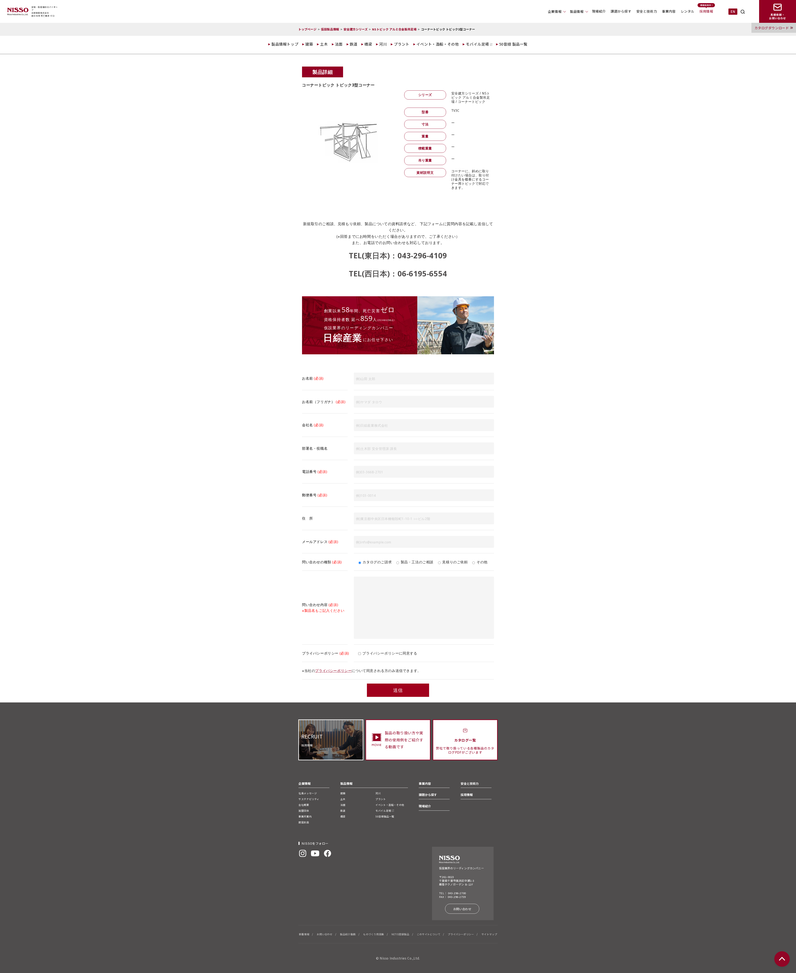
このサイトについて (428, 934)
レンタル (687, 11)
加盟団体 (303, 810)
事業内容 (669, 11)
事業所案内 (305, 816)
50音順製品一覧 (384, 816)
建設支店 (303, 822)
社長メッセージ (307, 793)
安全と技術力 (646, 11)
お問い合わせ (462, 909)
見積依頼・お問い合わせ (777, 16)
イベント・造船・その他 (437, 44)
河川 (383, 44)
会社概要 (303, 805)
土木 (324, 44)
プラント (401, 44)
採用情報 (706, 11)
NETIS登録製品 (400, 934)
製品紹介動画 (348, 934)
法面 (339, 44)
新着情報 (304, 934)
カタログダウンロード (772, 27)
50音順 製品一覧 (513, 44)
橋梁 (368, 44)
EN (732, 11)
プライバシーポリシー (333, 670)
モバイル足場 (478, 44)
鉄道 (353, 44)
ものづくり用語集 (373, 934)
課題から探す (621, 11)
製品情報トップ (284, 44)
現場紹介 (599, 11)
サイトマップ (489, 934)
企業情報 (555, 11)
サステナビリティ (308, 799)
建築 (309, 44)
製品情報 (577, 11)
